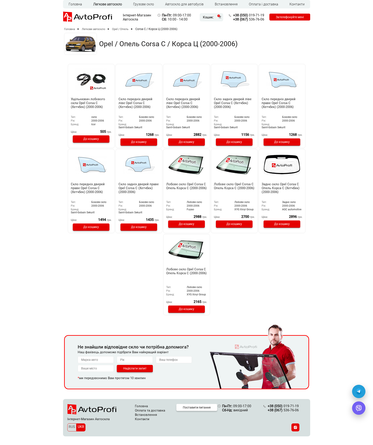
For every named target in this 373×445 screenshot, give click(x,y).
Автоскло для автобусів (184, 4)
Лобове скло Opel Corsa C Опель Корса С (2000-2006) (186, 186)
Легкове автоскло (107, 4)
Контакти (297, 4)
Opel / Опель (120, 29)
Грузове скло (143, 4)
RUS (72, 427)
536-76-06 (248, 19)
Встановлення (226, 4)
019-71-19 (248, 15)
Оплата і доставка (263, 4)
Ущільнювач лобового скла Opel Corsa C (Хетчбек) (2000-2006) (88, 103)
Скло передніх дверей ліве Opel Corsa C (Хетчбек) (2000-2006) (135, 103)
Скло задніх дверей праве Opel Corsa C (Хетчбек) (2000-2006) (139, 188)
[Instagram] (295, 427)
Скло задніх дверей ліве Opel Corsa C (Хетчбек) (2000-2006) (232, 103)
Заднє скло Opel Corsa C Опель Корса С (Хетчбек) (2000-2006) (280, 188)
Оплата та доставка (150, 410)
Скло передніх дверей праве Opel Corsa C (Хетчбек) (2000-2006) (279, 103)
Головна (75, 4)
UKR (81, 427)
